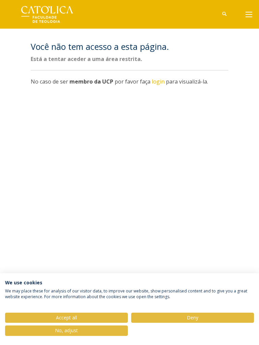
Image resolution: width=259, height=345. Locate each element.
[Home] (52, 14)
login (158, 81)
